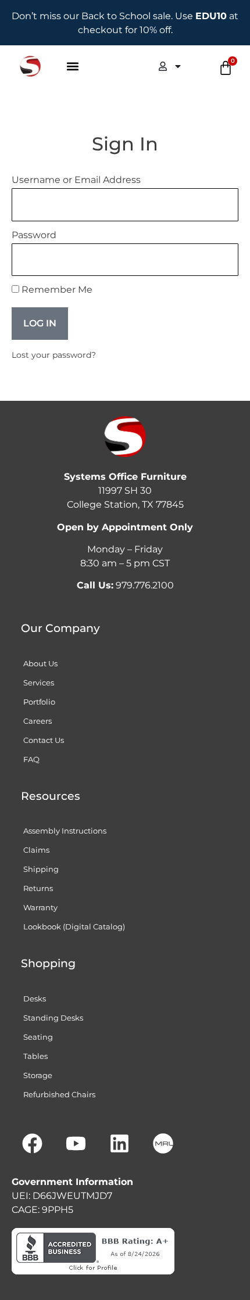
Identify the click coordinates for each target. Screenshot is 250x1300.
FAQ (31, 759)
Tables (35, 1056)
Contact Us (43, 740)
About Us (40, 663)
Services (38, 682)
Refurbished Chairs (59, 1094)
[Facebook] (32, 1143)
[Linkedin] (119, 1143)
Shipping (41, 869)
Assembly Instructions (64, 830)
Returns (38, 888)
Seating (38, 1037)
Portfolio (39, 701)
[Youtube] (75, 1143)
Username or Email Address (76, 180)
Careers (37, 721)
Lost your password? (54, 355)
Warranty (40, 907)
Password (34, 235)
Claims (36, 849)
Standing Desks (53, 1017)
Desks (34, 998)
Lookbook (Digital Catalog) (74, 926)
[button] (73, 66)
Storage (37, 1075)
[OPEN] (178, 66)
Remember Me (55, 290)
